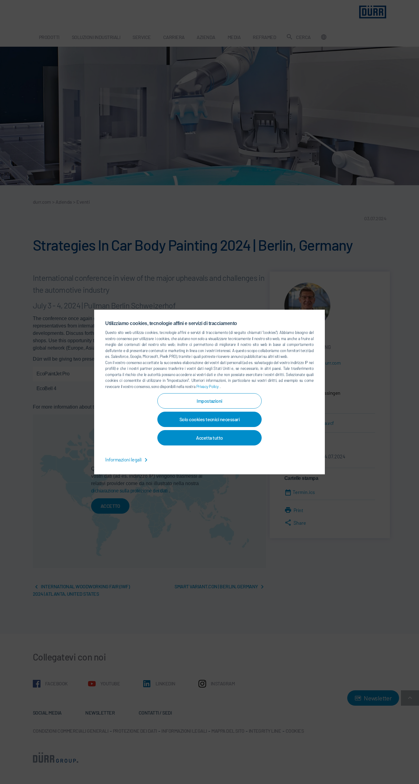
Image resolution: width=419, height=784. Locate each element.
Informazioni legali (123, 459)
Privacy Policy (208, 386)
